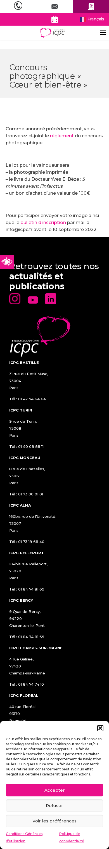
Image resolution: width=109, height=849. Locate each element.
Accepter (54, 790)
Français (95, 19)
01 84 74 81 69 (31, 589)
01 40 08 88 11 (31, 446)
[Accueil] (52, 32)
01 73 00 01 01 (30, 494)
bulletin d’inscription (43, 222)
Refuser (54, 805)
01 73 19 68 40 (31, 541)
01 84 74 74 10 (31, 684)
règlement (62, 135)
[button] (100, 728)
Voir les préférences (54, 821)
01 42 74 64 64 (32, 399)
